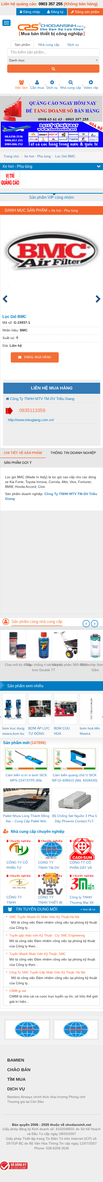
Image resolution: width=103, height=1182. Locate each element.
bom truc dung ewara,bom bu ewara (13, 731)
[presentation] (86, 623)
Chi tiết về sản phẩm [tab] (23, 453)
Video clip (91, 88)
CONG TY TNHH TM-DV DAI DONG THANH (48, 865)
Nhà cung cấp (70, 88)
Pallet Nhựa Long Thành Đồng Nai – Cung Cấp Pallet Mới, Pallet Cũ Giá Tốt (26, 819)
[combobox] (53, 60)
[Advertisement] (51, 562)
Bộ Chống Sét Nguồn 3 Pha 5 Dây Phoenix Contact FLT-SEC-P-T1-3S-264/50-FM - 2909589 (74, 819)
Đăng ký (57, 12)
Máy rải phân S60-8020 (69, 665)
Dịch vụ (52, 88)
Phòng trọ (20, 1155)
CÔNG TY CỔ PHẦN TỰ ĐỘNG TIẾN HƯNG (17, 865)
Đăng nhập (31, 12)
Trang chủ (11, 156)
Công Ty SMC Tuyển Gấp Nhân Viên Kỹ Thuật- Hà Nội (47, 972)
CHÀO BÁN (18, 1069)
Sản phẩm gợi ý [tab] (18, 463)
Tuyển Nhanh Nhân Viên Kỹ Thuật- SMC (37, 954)
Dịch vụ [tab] (73, 45)
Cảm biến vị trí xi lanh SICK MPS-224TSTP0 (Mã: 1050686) (26, 778)
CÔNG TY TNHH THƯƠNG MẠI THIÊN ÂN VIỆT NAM (18, 900)
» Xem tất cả (87, 909)
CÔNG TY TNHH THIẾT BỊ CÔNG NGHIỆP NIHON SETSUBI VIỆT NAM (50, 900)
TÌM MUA (16, 1079)
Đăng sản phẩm (87, 12)
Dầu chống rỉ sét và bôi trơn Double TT (43, 667)
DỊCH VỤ (16, 1088)
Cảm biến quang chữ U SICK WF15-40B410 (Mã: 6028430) (74, 777)
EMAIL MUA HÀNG (36, 357)
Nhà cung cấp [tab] (48, 45)
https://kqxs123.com (75, 1155)
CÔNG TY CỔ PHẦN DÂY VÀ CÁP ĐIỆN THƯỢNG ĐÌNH (82, 865)
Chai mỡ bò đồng (18, 665)
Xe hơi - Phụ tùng (37, 156)
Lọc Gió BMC (65, 156)
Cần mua (37, 88)
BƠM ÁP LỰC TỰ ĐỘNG (39, 730)
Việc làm (21, 88)
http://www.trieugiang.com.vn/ (30, 420)
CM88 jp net (17, 991)
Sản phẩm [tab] (22, 45)
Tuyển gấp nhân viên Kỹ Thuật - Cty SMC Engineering (47, 935)
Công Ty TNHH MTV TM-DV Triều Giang (41, 399)
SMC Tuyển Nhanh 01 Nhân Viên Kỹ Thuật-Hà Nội (44, 917)
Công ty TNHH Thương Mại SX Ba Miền (82, 900)
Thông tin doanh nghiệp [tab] (73, 453)
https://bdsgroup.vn (45, 1155)
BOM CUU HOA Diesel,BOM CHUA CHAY (63, 731)
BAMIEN (15, 1060)
